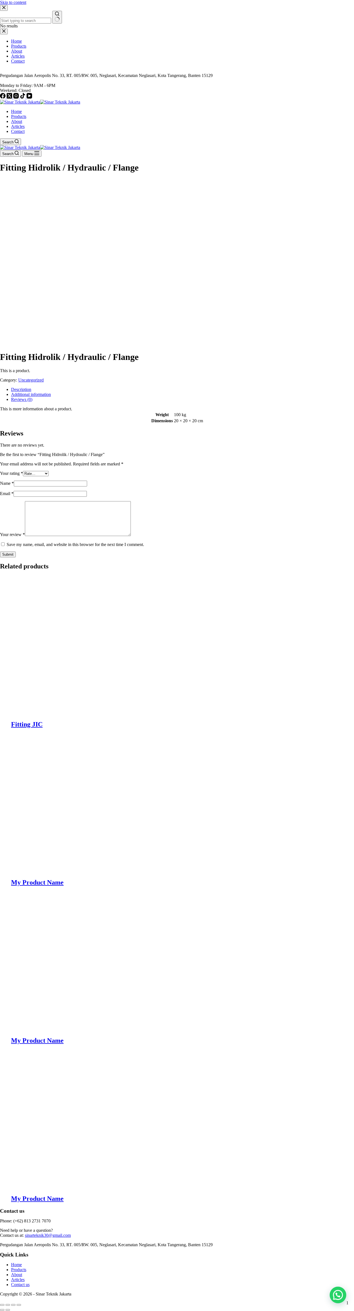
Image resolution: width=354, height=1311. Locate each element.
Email (7, 493)
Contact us (20, 1284)
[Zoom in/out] (2, 1305)
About (16, 121)
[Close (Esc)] (19, 1305)
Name (7, 483)
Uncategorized (31, 380)
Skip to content (13, 2)
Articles (18, 126)
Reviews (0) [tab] (21, 399)
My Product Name (37, 882)
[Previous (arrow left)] (2, 1310)
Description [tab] (21, 389)
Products (18, 116)
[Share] (13, 1305)
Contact (18, 131)
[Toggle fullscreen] (8, 1305)
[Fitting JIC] (91, 712)
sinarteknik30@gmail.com (48, 1235)
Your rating (11, 473)
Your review (12, 534)
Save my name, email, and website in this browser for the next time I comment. (75, 544)
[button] (338, 1295)
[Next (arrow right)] (8, 1310)
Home (16, 111)
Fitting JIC (27, 724)
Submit (8, 554)
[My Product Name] (91, 870)
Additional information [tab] (31, 394)
